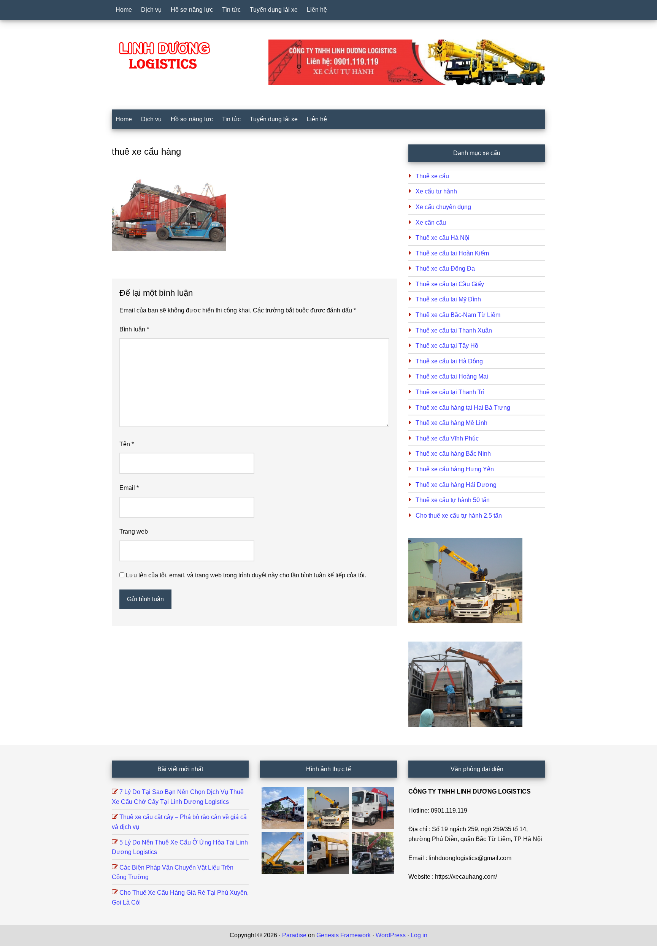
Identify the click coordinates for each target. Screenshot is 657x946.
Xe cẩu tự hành (436, 191)
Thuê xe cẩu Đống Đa (445, 268)
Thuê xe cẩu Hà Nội (443, 238)
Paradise (294, 935)
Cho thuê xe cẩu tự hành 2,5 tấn (459, 515)
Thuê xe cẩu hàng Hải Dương (456, 485)
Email (129, 488)
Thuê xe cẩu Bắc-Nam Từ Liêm (458, 315)
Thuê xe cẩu (432, 176)
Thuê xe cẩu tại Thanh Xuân (454, 330)
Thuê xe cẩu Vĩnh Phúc (447, 438)
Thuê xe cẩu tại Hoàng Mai (452, 376)
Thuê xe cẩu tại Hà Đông (449, 361)
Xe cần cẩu (431, 222)
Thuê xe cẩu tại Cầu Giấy (450, 284)
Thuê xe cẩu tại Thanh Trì (450, 392)
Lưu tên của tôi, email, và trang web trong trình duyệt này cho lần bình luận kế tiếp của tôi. (246, 575)
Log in (419, 935)
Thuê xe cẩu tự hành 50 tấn (453, 500)
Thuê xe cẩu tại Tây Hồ (447, 345)
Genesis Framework (343, 935)
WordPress (391, 935)
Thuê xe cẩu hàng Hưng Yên (455, 469)
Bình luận (134, 329)
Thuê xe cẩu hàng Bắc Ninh (453, 453)
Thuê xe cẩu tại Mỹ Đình (448, 299)
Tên (126, 444)
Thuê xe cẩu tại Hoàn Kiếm (452, 253)
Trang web (133, 531)
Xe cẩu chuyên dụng (443, 207)
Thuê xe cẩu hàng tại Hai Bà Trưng (463, 407)
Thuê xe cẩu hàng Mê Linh (451, 423)
